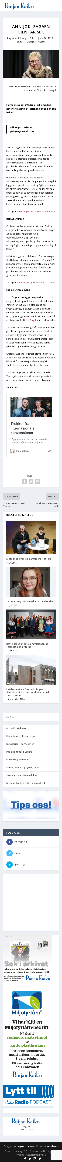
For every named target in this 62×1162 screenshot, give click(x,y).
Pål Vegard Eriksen (27, 38)
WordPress (53, 1146)
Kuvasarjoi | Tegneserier (20, 743)
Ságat (33, 319)
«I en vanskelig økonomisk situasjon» (36, 282)
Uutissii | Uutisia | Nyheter (31, 41)
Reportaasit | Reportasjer (20, 736)
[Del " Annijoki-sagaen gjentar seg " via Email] (37, 481)
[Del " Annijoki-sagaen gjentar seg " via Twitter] (31, 481)
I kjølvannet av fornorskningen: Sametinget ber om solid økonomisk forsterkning (28, 692)
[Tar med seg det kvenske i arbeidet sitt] (31, 582)
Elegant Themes (25, 1146)
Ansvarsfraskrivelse (36, 1154)
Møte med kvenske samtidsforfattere (28, 558)
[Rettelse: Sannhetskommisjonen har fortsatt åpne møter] (31, 624)
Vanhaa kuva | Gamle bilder (22, 775)
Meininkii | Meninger (17, 759)
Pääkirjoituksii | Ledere (19, 751)
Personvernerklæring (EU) (42, 1151)
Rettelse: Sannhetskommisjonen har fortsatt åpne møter (28, 645)
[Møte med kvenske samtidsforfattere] (31, 537)
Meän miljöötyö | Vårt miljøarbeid (25, 783)
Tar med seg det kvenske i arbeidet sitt (29, 601)
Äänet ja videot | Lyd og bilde (22, 767)
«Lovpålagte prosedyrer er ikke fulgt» (36, 211)
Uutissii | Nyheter (16, 728)
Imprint (20, 1154)
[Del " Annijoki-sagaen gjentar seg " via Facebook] (24, 481)
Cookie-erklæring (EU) (16, 1151)
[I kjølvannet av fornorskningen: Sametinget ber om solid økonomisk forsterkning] (31, 670)
